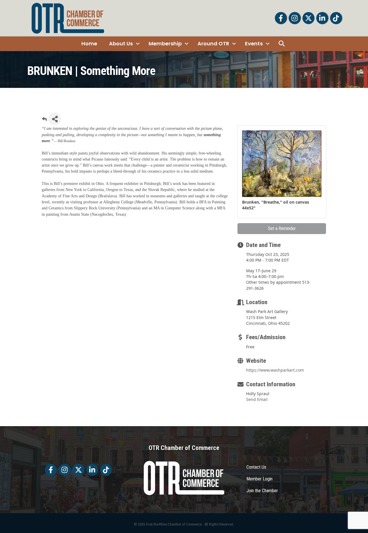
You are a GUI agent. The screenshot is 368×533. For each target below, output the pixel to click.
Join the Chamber (262, 490)
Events (254, 43)
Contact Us (256, 467)
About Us (121, 43)
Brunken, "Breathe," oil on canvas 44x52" (275, 205)
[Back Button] (44, 120)
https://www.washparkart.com (275, 370)
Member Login (259, 479)
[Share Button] (54, 118)
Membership (165, 43)
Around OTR (213, 43)
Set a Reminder (282, 228)
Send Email (257, 399)
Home (89, 43)
